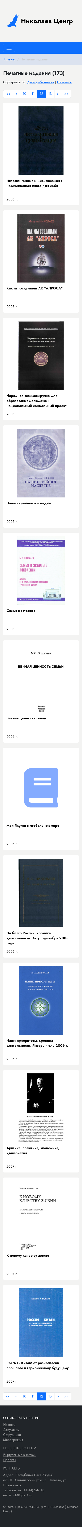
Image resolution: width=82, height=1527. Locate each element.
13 (50, 93)
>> (66, 93)
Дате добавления (40, 82)
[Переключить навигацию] (9, 48)
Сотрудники (12, 1434)
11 (33, 93)
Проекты (9, 1460)
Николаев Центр (47, 20)
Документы (11, 1429)
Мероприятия (13, 1439)
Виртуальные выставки (19, 1454)
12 (41, 93)
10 (24, 93)
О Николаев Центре (21, 1418)
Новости (9, 1424)
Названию (64, 82)
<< (8, 93)
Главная (9, 59)
